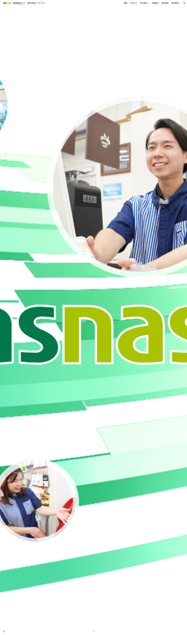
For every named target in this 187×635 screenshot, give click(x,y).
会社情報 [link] (143, 3)
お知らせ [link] (133, 3)
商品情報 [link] (165, 3)
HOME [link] (125, 3)
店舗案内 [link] (155, 3)
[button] (184, 3)
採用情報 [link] (174, 3)
